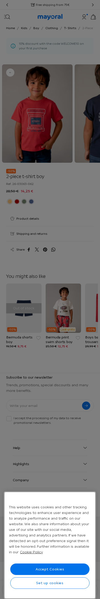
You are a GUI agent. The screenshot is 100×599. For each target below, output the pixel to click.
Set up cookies (50, 583)
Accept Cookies (50, 569)
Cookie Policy (31, 552)
